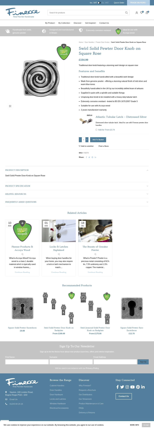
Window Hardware (58, 404)
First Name (10, 357)
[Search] (126, 12)
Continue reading (22, 272)
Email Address (99, 357)
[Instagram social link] (127, 387)
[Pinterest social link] (92, 157)
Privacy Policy (92, 368)
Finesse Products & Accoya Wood (22, 248)
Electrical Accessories (59, 408)
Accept (146, 425)
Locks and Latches (58, 399)
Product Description (17, 170)
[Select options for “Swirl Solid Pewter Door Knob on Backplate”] (74, 300)
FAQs (81, 408)
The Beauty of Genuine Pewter (95, 248)
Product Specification (17, 186)
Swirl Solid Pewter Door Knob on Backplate (59, 329)
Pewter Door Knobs (102, 42)
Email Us (13, 399)
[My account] (136, 12)
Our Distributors (85, 395)
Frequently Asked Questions (20, 202)
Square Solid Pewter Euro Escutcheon (131, 329)
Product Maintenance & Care (91, 404)
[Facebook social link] (86, 157)
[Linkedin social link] (95, 157)
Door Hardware (56, 395)
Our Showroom (85, 399)
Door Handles (89, 42)
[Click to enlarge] (10, 106)
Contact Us (124, 396)
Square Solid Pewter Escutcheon (22, 327)
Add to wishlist (87, 146)
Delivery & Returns (87, 413)
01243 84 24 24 (16, 404)
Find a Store (104, 146)
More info (134, 425)
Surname (53, 357)
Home (81, 42)
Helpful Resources (15, 194)
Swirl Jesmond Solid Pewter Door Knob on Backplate (95, 329)
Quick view (38, 306)
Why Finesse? (85, 386)
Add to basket (98, 140)
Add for (106, 130)
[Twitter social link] (89, 157)
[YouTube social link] (132, 387)
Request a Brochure (87, 390)
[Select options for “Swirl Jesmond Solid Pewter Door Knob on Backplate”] (110, 300)
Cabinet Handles (57, 386)
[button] (86, 121)
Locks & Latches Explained (59, 248)
